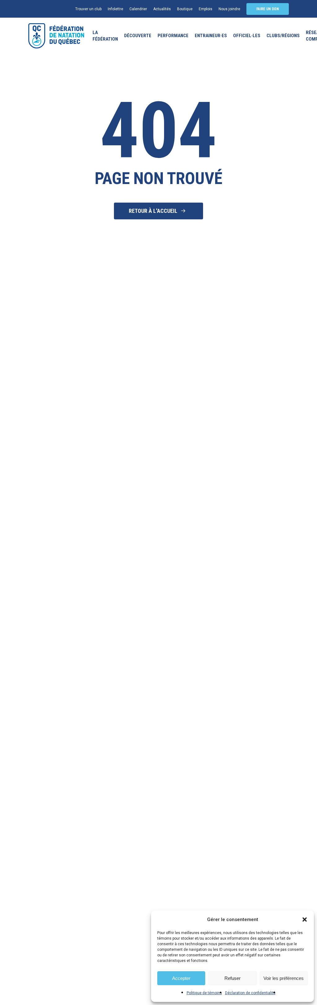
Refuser (232, 978)
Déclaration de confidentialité (250, 993)
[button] (305, 919)
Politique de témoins (204, 993)
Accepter (181, 978)
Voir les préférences (283, 978)
